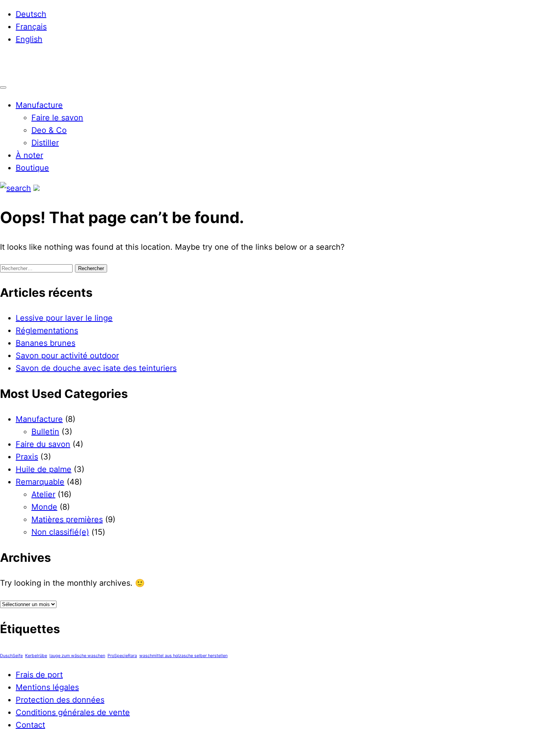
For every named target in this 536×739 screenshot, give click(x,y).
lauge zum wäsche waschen (77, 655)
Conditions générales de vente (73, 712)
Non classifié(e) (60, 532)
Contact (30, 725)
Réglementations (47, 330)
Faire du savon (43, 444)
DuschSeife (11, 655)
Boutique (32, 167)
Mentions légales (47, 687)
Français (31, 26)
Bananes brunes (45, 343)
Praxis (27, 456)
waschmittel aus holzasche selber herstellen (183, 655)
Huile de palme (43, 469)
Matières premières (67, 519)
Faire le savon (57, 117)
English (29, 39)
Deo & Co (49, 130)
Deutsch (31, 14)
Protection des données (60, 700)
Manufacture (39, 105)
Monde (44, 507)
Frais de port (39, 674)
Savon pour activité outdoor (67, 355)
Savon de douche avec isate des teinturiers (96, 368)
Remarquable (40, 482)
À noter (29, 155)
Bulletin (45, 431)
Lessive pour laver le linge (64, 318)
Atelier (43, 494)
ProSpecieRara (122, 655)
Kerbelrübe (36, 655)
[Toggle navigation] (3, 87)
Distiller (45, 142)
